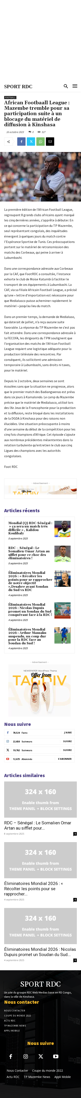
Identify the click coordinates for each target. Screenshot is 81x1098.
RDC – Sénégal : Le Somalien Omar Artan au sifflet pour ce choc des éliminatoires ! (29, 553)
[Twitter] (31, 141)
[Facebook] (21, 141)
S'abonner (65, 758)
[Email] (50, 141)
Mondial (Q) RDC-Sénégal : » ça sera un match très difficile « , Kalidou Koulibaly (30, 528)
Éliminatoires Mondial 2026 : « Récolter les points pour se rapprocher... (33, 888)
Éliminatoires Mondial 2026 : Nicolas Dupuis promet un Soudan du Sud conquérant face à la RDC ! (30, 610)
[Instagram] (25, 1057)
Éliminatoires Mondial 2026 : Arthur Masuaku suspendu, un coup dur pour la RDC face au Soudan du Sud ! (27, 636)
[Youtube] (56, 1057)
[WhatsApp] (40, 141)
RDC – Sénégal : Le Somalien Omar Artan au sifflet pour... (37, 825)
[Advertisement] (40, 41)
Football (10, 97)
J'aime (68, 732)
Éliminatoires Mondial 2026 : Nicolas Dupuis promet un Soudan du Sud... (40, 952)
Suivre (67, 741)
